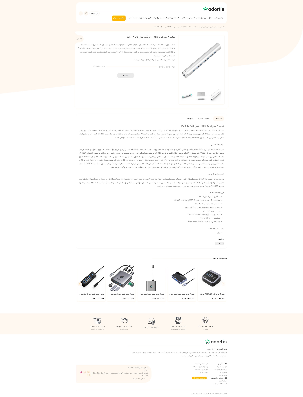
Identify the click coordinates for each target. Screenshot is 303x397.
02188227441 (133, 368)
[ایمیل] (88, 375)
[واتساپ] (84, 372)
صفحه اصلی (223, 27)
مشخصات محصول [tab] (204, 118)
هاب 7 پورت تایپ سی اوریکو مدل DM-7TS (182, 294)
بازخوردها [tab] (190, 118)
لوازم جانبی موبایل (215, 18)
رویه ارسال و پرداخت (220, 370)
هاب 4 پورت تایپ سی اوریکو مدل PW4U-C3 (92, 294)
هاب (194, 27)
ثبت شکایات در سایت (220, 384)
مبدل (161, 18)
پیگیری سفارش (118, 18)
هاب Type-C (187, 27)
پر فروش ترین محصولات (200, 367)
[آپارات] (80, 372)
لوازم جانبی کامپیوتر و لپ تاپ (193, 18)
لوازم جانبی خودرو (150, 18)
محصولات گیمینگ (133, 18)
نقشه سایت (223, 375)
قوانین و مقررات (222, 367)
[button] (80, 284)
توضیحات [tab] (219, 118)
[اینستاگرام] (88, 372)
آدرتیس (221, 364)
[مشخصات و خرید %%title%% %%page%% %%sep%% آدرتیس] (177, 342)
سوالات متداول (203, 372)
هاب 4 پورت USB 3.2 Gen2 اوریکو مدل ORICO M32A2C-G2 (212, 294)
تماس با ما (223, 372)
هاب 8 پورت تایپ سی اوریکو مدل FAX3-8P (122, 294)
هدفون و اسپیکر (171, 18)
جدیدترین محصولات (201, 370)
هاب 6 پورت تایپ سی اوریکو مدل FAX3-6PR (152, 294)
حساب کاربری (223, 381)
